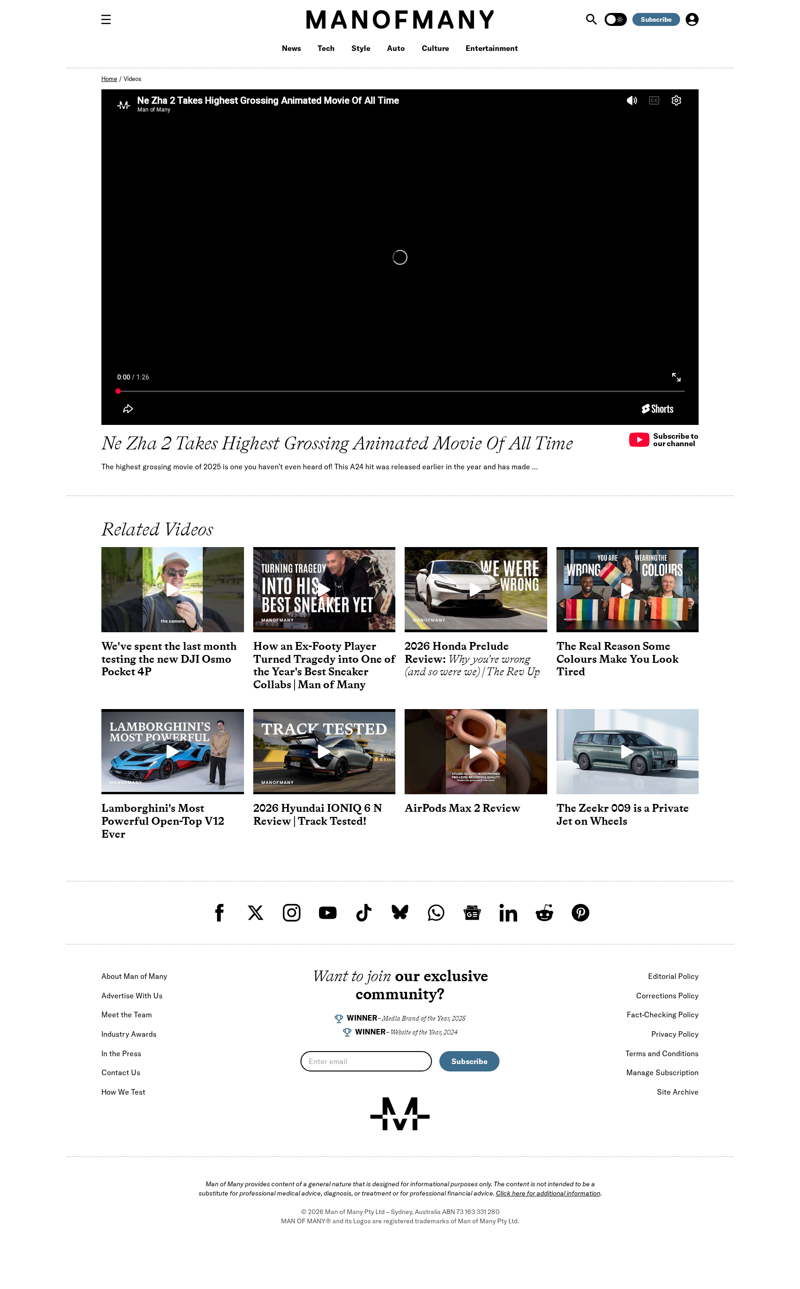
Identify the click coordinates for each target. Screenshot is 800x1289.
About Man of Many (134, 976)
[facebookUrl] (219, 913)
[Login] (692, 19)
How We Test (123, 1091)
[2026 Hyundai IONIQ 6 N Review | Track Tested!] (324, 751)
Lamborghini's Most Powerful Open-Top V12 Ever (162, 820)
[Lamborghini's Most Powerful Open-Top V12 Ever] (172, 751)
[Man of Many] (400, 1114)
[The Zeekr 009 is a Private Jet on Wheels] (627, 751)
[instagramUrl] (291, 913)
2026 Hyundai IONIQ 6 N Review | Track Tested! (317, 814)
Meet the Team (126, 1014)
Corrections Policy (667, 995)
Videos (133, 78)
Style (360, 48)
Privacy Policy (675, 1034)
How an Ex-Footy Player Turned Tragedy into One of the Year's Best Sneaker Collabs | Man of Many (324, 665)
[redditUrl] (544, 913)
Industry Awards (128, 1034)
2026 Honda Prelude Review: (472, 658)
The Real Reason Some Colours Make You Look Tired (617, 658)
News (291, 48)
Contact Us (120, 1072)
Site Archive (678, 1091)
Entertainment (492, 48)
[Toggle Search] (592, 19)
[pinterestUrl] (580, 913)
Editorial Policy (673, 976)
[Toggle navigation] (109, 19)
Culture (435, 48)
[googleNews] (472, 913)
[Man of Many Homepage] (400, 19)
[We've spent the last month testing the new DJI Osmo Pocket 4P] (172, 589)
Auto (396, 48)
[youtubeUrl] (328, 913)
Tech (326, 48)
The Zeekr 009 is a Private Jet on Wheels (622, 814)
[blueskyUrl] (400, 913)
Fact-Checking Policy (663, 1014)
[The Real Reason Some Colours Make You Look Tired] (627, 589)
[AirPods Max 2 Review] (476, 751)
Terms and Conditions (662, 1053)
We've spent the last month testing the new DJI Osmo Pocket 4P (169, 658)
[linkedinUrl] (508, 913)
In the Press (121, 1053)
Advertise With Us (131, 995)
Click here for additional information (548, 1193)
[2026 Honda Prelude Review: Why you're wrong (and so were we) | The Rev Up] (476, 589)
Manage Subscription (662, 1072)
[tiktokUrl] (364, 913)
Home (109, 78)
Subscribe (656, 19)
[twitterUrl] (255, 913)
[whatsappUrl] (436, 913)
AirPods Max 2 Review (462, 808)
